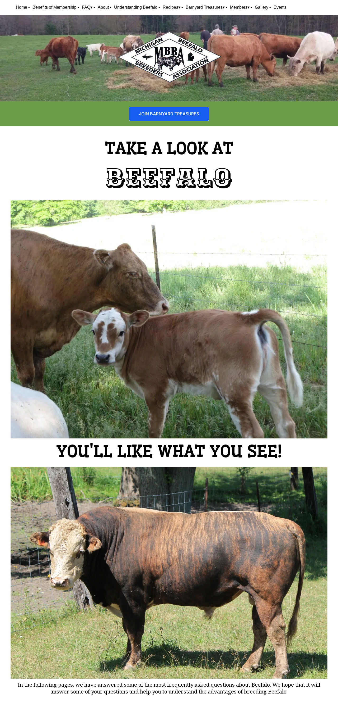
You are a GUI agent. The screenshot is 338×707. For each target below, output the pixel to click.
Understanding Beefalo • (137, 7)
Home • (23, 7)
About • (104, 7)
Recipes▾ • (173, 7)
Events (280, 7)
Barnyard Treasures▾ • (206, 7)
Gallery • (263, 7)
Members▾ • (241, 7)
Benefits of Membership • (55, 7)
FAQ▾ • (88, 7)
